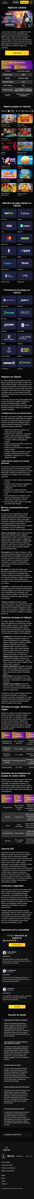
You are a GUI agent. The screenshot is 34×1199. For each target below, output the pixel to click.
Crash (19, 111)
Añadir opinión (17, 944)
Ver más (17, 1006)
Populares (4, 111)
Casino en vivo (12, 111)
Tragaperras (27, 111)
